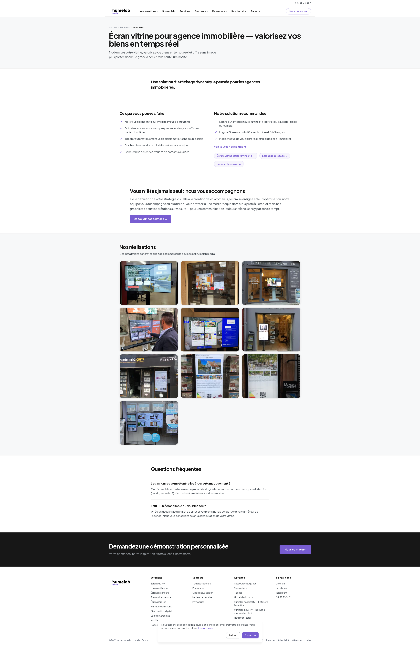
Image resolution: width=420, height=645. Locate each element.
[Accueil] (121, 11)
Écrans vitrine (158, 583)
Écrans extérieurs (160, 592)
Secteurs (201, 11)
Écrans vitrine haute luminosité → (236, 155)
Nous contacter (298, 11)
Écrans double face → (274, 155)
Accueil (113, 27)
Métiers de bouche (202, 597)
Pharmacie (198, 588)
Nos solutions (148, 11)
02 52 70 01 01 (284, 597)
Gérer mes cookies (301, 640)
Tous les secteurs (201, 583)
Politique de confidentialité (275, 640)
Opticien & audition (202, 592)
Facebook (281, 588)
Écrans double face (161, 597)
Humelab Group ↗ (302, 3)
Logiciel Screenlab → (229, 163)
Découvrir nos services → (150, 219)
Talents (255, 11)
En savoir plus (205, 627)
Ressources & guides (245, 583)
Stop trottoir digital (161, 611)
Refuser (233, 635)
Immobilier (198, 601)
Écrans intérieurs (159, 588)
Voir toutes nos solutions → (232, 146)
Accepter (250, 635)
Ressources (219, 11)
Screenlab (168, 11)
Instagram (281, 592)
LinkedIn (280, 583)
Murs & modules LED (161, 606)
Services (184, 11)
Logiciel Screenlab (160, 615)
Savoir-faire (238, 11)
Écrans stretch (158, 601)
